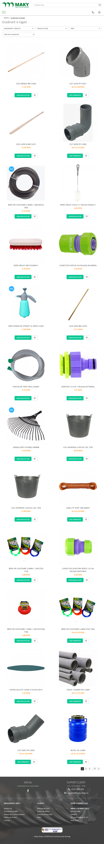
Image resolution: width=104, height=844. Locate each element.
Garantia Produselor (44, 814)
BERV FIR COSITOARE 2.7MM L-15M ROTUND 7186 (26, 630)
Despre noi (8, 808)
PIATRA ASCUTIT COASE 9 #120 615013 (26, 689)
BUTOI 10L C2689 (78, 750)
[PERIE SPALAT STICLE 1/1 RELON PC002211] (78, 183)
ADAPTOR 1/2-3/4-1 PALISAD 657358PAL (78, 386)
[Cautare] (100, 5)
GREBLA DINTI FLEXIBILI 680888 (26, 447)
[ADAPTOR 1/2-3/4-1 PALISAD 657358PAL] (78, 365)
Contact (7, 820)
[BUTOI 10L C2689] (78, 729)
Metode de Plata (43, 808)
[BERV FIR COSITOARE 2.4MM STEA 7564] (78, 607)
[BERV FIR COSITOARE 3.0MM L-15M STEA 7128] (26, 547)
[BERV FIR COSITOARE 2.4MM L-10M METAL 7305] (26, 183)
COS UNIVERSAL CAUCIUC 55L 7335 (78, 447)
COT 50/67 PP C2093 (26, 750)
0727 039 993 (77, 789)
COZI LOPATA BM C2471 (26, 144)
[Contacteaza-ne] (93, 12)
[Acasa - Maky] (15, 5)
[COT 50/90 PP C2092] (78, 123)
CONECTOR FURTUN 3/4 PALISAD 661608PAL (78, 265)
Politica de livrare (10, 817)
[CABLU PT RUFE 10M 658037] (78, 486)
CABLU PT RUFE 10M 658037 (78, 508)
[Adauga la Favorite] (35, 95)
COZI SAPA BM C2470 (78, 326)
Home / (7, 18)
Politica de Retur (43, 811)
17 (95, 768)
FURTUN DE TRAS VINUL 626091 (26, 386)
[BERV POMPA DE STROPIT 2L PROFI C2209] (26, 304)
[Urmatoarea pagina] (98, 768)
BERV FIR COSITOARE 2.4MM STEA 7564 (78, 629)
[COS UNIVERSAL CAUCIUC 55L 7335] (78, 426)
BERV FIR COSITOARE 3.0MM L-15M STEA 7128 (26, 569)
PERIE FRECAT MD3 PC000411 (26, 265)
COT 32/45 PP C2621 (78, 83)
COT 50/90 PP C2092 (78, 144)
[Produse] (4, 13)
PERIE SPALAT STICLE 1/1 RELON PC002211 (78, 205)
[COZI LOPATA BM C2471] (26, 123)
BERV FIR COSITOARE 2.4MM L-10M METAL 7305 (26, 206)
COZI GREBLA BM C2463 (26, 83)
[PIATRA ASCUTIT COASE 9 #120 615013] (26, 668)
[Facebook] (28, 791)
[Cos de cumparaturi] (99, 12)
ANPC (39, 817)
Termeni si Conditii (11, 811)
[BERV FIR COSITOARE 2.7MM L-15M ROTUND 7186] (26, 607)
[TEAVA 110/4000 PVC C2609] (78, 668)
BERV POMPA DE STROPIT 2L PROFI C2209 (26, 326)
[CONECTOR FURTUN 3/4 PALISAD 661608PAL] (78, 244)
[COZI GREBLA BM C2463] (26, 62)
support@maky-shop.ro (77, 793)
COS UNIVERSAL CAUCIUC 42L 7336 (26, 508)
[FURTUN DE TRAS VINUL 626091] (26, 365)
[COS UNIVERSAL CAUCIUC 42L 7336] (26, 486)
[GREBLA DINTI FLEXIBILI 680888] (26, 426)
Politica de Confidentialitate (14, 814)
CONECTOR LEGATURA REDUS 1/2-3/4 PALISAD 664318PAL (78, 569)
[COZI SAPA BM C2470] (78, 304)
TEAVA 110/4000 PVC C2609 (78, 689)
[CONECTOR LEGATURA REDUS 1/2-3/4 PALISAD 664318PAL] (78, 547)
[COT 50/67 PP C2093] (26, 729)
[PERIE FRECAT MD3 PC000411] (26, 244)
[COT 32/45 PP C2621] (78, 62)
